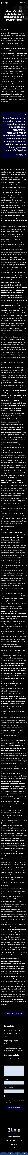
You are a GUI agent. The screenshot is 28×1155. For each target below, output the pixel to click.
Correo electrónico (9, 1088)
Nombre (6, 1079)
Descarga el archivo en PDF (14, 1013)
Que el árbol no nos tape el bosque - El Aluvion (13, 1033)
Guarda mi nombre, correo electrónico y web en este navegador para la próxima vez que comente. (15, 1099)
